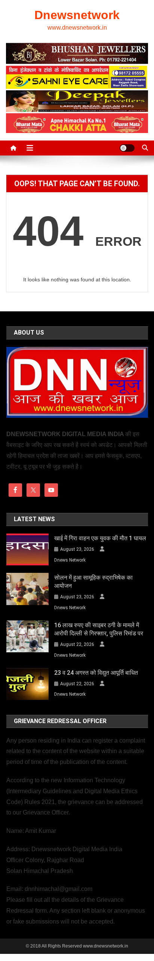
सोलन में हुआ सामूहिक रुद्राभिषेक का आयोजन (93, 581)
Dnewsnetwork (77, 15)
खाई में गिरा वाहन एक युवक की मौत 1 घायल (100, 538)
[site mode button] (127, 148)
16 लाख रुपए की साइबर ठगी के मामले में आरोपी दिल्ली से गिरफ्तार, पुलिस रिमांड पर (98, 629)
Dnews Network (70, 560)
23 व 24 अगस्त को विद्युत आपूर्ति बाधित (96, 672)
